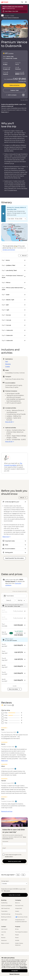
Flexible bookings (5, 914)
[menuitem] (4, 2)
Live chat (3, 932)
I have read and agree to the (13, 855)
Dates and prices (14, 85)
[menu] (26, 2)
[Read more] (2, 15)
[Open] (13, 705)
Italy (6, 361)
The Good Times (19, 905)
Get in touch (4, 929)
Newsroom (4, 940)
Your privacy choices (22, 916)
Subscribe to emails (14, 895)
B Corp (17, 929)
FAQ (2, 934)
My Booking (4, 902)
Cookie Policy (23, 967)
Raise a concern (5, 943)
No (23, 874)
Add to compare (12, 95)
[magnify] (22, 2)
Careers (17, 911)
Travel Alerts (4, 911)
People (17, 934)
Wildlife (17, 940)
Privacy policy (18, 914)
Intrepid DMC (18, 908)
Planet (16, 937)
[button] (14, 29)
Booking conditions (6, 916)
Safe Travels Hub (5, 908)
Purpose (17, 926)
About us (17, 902)
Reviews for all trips (6, 811)
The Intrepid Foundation (21, 932)
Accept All (14, 970)
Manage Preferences (14, 974)
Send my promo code (14, 861)
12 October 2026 (22, 81)
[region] (14, 965)
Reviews (3, 937)
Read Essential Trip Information (14, 558)
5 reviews (10, 53)
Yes (18, 874)
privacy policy (9, 856)
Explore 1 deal (15, 90)
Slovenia (7, 364)
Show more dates (13, 689)
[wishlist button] (23, 95)
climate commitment (9, 249)
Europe (7, 15)
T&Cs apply (7, 891)
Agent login (4, 919)
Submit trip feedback (6, 905)
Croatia (12, 15)
